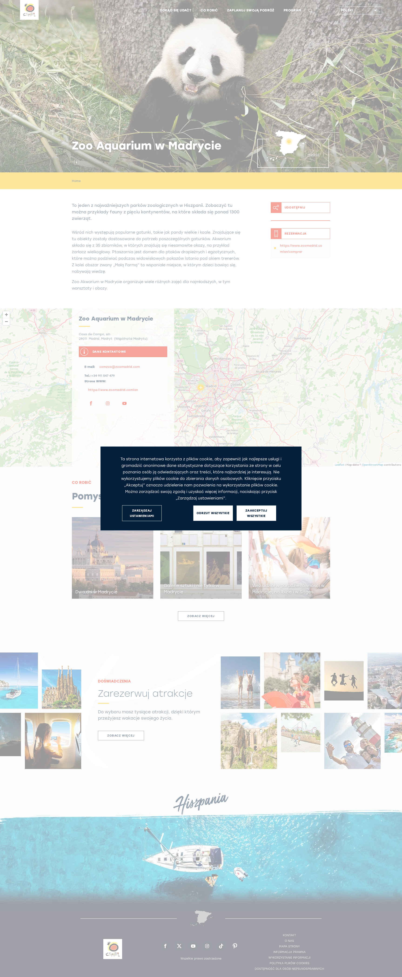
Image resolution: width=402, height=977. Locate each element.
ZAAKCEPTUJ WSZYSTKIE (256, 513)
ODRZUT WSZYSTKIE (213, 513)
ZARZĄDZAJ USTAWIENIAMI (142, 513)
